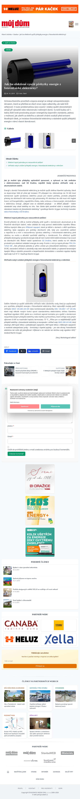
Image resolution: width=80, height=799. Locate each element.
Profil (20, 788)
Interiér (44, 772)
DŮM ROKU (40, 779)
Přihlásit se (40, 666)
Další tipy (69, 772)
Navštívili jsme (20, 772)
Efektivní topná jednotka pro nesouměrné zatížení (25, 162)
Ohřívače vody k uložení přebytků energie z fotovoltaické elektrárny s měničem (35, 166)
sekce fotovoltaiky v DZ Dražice (16, 212)
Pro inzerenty (46, 788)
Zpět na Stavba (10, 43)
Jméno (11, 426)
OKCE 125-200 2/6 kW (20, 309)
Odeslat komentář (16, 454)
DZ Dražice (46, 240)
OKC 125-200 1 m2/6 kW (64, 309)
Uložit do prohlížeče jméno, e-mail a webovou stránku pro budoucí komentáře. (39, 449)
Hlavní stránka (7, 34)
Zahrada (56, 772)
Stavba (15, 34)
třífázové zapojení (33, 227)
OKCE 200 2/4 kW (64, 322)
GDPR (60, 788)
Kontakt (32, 788)
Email (10, 436)
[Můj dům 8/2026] (71, 24)
